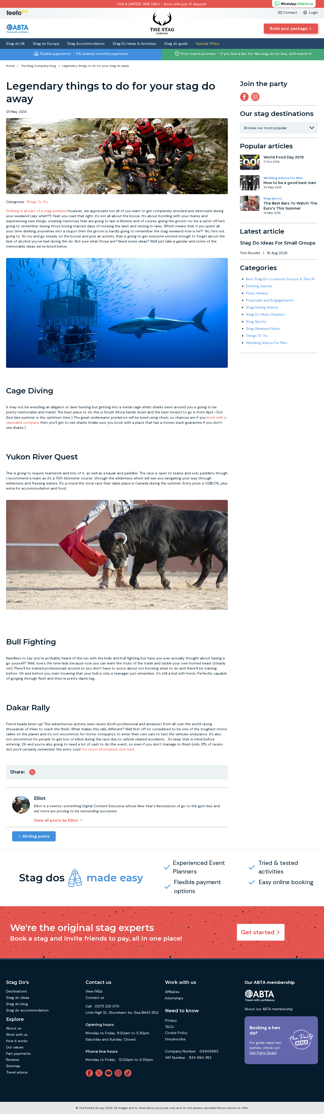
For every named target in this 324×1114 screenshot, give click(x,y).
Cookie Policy (176, 1032)
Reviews (12, 1059)
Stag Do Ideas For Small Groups (277, 243)
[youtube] (109, 1073)
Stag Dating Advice (262, 307)
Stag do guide (176, 43)
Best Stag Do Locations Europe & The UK (280, 279)
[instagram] (256, 96)
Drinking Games (259, 286)
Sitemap (13, 1066)
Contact (290, 12)
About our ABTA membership (269, 1009)
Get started (258, 932)
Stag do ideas (17, 997)
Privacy (171, 1020)
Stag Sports (273, 198)
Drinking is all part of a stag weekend (36, 211)
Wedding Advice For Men (283, 178)
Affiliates (172, 991)
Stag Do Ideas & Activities (134, 43)
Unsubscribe (175, 1039)
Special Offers (207, 43)
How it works (17, 1041)
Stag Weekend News (263, 328)
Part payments (18, 1053)
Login (313, 12)
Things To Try (37, 201)
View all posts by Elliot (56, 820)
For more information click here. (108, 749)
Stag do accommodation (27, 1010)
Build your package (289, 28)
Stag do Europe (46, 43)
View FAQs (94, 991)
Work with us (17, 1034)
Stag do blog (17, 1004)
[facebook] (90, 1073)
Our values (15, 1047)
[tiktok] (129, 1073)
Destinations (16, 991)
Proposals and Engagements (270, 300)
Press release (257, 293)
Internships (174, 998)
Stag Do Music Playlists (265, 314)
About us (13, 1028)
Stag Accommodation (86, 43)
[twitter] (100, 1073)
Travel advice (17, 1072)
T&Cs (169, 1026)
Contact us (95, 997)
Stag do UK (15, 43)
